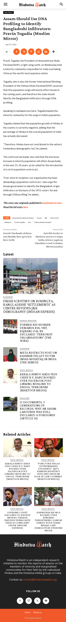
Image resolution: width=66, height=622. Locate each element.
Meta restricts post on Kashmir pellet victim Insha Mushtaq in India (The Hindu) (38, 357)
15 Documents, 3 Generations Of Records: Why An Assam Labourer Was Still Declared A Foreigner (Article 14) (38, 410)
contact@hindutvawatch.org (40, 579)
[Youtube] (46, 601)
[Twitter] (24, 51)
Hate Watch (8, 12)
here (25, 207)
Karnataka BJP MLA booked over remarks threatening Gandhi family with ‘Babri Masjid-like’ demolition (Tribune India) (49, 521)
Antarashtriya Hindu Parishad (23, 218)
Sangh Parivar (28, 321)
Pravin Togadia (19, 222)
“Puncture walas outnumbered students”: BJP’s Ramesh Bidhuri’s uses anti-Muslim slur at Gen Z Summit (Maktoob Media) (48, 471)
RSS (29, 222)
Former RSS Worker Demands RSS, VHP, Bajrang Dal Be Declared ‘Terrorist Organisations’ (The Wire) (36, 332)
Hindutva (7, 222)
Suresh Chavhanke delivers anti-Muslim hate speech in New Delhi (17, 236)
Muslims (24, 398)
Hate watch (54, 218)
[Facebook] (16, 51)
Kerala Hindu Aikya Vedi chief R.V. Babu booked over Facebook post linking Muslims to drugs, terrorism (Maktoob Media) (38, 382)
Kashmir (8, 297)
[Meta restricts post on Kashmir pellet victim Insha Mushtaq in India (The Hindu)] (10, 354)
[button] (5, 4)
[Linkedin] (46, 51)
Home (27, 612)
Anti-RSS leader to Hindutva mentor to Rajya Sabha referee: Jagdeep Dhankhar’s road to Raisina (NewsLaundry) (49, 240)
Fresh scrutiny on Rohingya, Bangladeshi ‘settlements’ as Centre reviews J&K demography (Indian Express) (29, 306)
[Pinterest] (31, 51)
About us (37, 612)
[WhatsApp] (38, 51)
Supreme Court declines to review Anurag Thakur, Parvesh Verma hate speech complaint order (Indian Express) (17, 520)
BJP (46, 218)
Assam (39, 218)
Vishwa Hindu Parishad (42, 222)
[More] (53, 51)
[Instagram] (28, 601)
